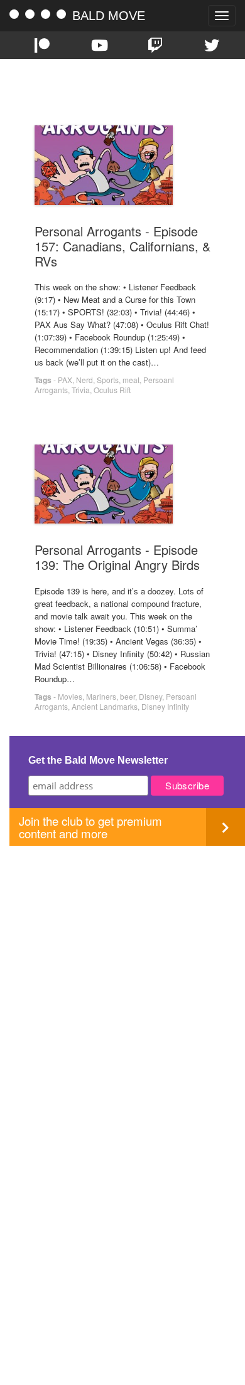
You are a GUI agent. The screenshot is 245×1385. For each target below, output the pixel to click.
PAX (65, 379)
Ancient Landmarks (105, 706)
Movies (70, 696)
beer (127, 696)
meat (130, 379)
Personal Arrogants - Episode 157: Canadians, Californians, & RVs (122, 246)
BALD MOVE (108, 16)
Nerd (84, 379)
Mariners (101, 696)
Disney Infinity (165, 706)
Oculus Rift (112, 389)
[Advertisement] (122, 968)
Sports (108, 379)
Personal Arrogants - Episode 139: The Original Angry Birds (117, 557)
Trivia (81, 389)
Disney (150, 696)
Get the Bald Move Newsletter (98, 760)
